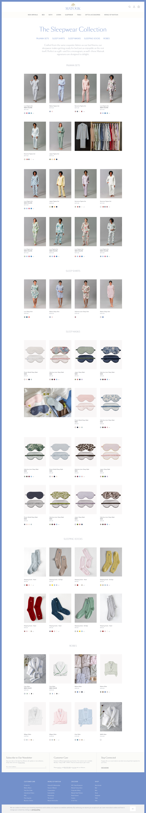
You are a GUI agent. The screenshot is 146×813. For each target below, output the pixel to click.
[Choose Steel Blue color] (79, 379)
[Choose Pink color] (52, 111)
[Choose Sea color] (77, 740)
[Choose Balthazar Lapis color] (100, 379)
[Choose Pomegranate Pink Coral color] (75, 256)
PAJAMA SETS (42, 38)
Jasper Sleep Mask (80, 372)
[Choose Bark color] (75, 692)
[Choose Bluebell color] (24, 585)
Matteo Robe (78, 686)
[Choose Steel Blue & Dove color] (77, 111)
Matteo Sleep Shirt (54, 311)
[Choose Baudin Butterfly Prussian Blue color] (29, 113)
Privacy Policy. (21, 762)
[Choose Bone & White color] (79, 111)
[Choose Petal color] (29, 740)
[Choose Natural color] (79, 692)
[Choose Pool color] (31, 379)
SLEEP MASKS (74, 38)
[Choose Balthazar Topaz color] (100, 524)
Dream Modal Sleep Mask (31, 372)
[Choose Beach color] (50, 585)
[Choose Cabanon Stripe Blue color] (24, 113)
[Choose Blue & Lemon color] (24, 159)
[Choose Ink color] (29, 379)
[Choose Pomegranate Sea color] (50, 256)
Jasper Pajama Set (54, 154)
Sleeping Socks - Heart (30, 579)
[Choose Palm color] (100, 692)
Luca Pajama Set (28, 106)
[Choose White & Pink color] (29, 693)
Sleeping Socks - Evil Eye (56, 579)
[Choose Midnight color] (50, 631)
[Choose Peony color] (77, 379)
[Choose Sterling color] (82, 585)
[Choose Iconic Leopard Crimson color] (54, 379)
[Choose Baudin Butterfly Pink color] (27, 113)
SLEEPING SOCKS (92, 38)
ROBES (106, 38)
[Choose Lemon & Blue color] (52, 159)
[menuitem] (33, 15)
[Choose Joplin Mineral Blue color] (31, 113)
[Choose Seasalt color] (31, 585)
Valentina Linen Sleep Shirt (82, 311)
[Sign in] (134, 7)
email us (59, 767)
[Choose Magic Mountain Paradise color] (50, 379)
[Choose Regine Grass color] (50, 524)
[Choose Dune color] (31, 740)
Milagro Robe (27, 734)
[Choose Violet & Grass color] (75, 206)
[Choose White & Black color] (31, 693)
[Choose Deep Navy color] (82, 692)
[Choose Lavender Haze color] (56, 585)
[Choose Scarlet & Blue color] (82, 111)
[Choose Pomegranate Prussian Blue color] (27, 317)
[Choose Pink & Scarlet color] (75, 111)
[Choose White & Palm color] (27, 693)
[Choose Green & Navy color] (50, 159)
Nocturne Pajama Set (80, 106)
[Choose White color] (24, 740)
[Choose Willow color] (75, 631)
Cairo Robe (27, 686)
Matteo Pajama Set (54, 106)
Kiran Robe (78, 734)
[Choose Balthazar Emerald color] (24, 476)
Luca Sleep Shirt (28, 311)
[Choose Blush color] (27, 379)
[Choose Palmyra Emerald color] (24, 317)
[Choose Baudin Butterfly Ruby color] (75, 317)
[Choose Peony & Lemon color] (54, 159)
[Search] (129, 7)
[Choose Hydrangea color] (54, 585)
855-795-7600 (67, 767)
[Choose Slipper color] (29, 585)
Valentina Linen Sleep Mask (56, 372)
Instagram (105, 767)
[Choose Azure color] (50, 111)
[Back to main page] (73, 6)
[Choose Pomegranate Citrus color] (24, 256)
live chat (74, 767)
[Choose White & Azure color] (24, 693)
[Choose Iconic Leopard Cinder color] (52, 379)
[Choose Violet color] (82, 379)
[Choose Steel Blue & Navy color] (56, 159)
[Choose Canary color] (52, 585)
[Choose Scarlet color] (27, 585)
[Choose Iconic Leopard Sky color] (56, 379)
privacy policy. (36, 810)
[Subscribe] (45, 767)
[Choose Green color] (75, 379)
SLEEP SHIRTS (58, 38)
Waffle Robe (103, 734)
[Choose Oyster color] (24, 379)
